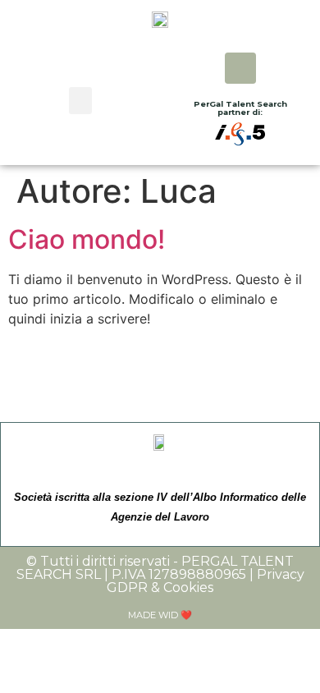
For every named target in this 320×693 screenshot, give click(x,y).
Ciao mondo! (86, 239)
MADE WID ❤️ (160, 615)
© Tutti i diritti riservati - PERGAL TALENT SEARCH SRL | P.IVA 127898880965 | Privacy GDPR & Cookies (160, 574)
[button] (80, 100)
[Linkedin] (240, 68)
